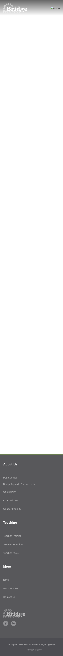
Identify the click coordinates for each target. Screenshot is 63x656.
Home (7, 92)
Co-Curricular (10, 500)
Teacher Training (12, 535)
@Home (21, 92)
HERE (18, 269)
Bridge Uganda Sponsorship (19, 484)
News (6, 579)
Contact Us (9, 597)
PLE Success (10, 477)
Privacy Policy (34, 649)
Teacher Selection (13, 544)
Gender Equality (12, 509)
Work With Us (10, 588)
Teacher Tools (11, 553)
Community (9, 491)
